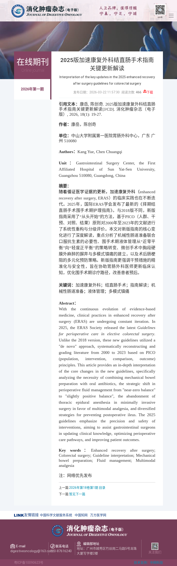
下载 (150, 92)
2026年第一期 (32, 89)
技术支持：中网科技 (148, 562)
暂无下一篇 (77, 494)
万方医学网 (98, 515)
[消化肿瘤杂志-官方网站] (46, 10)
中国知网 (81, 515)
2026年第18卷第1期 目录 (87, 487)
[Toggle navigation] (171, 16)
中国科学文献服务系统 (56, 515)
